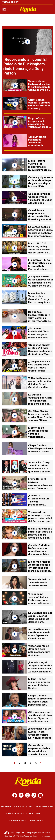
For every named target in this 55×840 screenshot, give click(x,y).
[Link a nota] (27, 42)
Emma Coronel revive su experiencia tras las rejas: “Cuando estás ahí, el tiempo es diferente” (40, 486)
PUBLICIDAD (35, 814)
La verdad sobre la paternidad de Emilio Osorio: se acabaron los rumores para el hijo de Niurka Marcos (40, 234)
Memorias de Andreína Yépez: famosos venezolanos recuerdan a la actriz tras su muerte (38, 436)
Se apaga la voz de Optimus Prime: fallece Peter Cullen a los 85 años (40, 198)
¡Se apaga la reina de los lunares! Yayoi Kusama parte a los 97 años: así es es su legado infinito (40, 282)
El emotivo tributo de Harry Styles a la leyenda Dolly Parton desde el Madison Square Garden (39, 267)
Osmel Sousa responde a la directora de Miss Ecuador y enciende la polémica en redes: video (40, 218)
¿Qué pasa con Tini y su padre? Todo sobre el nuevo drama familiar (39, 366)
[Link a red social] (14, 795)
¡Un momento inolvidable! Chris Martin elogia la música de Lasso (38, 333)
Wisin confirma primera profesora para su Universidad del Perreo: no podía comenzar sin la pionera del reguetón (40, 521)
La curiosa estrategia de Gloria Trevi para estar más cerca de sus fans (40, 400)
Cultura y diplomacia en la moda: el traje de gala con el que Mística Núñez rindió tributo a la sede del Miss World (40, 185)
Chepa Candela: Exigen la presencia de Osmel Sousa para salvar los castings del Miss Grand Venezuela (40, 703)
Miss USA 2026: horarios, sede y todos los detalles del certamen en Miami (39, 249)
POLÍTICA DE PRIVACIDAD (41, 806)
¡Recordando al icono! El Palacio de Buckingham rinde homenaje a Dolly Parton (25, 66)
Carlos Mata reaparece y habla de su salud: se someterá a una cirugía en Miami (39, 751)
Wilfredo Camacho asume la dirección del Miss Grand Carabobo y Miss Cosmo (39, 384)
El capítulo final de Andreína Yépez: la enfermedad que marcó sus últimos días (39, 567)
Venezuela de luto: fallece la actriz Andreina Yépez (39, 582)
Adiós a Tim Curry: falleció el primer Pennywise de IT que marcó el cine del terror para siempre (39, 470)
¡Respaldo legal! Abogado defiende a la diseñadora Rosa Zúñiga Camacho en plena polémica (40, 668)
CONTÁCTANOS (36, 820)
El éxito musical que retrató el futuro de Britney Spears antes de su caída (40, 533)
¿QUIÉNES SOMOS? (18, 820)
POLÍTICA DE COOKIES (16, 814)
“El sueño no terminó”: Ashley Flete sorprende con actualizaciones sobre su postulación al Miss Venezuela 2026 (40, 603)
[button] (4, 10)
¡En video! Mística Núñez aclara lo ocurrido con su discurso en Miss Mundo (39, 551)
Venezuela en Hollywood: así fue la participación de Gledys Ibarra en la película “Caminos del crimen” (39, 88)
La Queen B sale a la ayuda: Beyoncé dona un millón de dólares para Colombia (40, 618)
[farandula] (27, 9)
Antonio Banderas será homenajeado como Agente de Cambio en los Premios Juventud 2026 (39, 637)
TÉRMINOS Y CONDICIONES (14, 806)
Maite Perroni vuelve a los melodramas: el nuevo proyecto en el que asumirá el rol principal (40, 168)
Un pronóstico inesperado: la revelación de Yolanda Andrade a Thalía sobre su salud (39, 125)
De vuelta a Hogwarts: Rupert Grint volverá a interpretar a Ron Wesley (39, 318)
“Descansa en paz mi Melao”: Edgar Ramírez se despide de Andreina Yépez (40, 349)
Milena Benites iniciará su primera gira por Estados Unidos (39, 683)
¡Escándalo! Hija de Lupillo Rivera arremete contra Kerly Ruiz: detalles (39, 733)
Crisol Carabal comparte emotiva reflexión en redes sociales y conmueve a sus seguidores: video (39, 107)
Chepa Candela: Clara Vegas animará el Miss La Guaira (40, 448)
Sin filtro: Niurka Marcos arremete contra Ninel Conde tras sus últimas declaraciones (40, 417)
